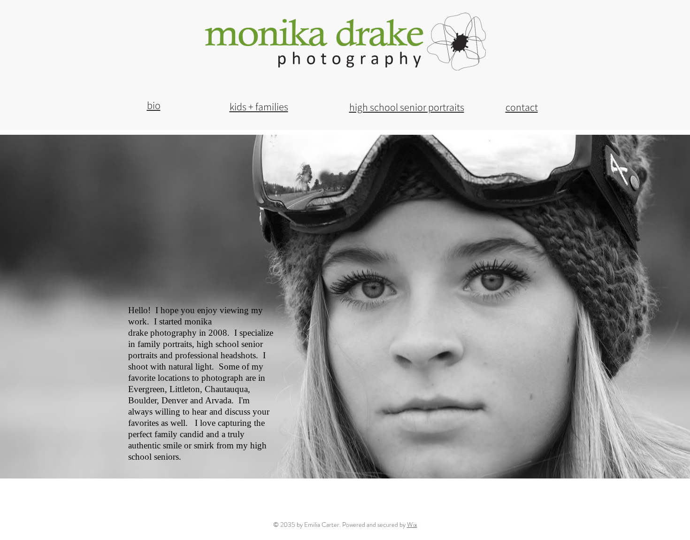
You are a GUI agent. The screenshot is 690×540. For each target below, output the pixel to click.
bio (154, 105)
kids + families (259, 106)
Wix (412, 524)
